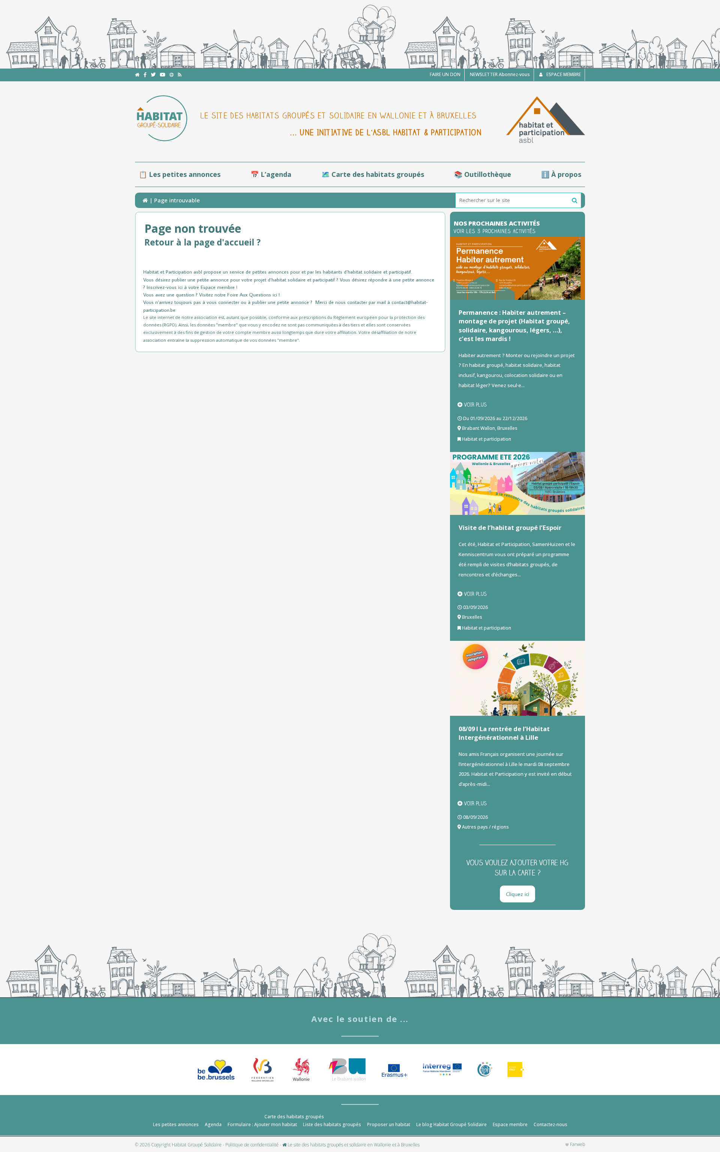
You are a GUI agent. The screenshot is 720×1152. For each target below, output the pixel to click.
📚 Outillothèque (482, 174)
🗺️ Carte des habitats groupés (372, 174)
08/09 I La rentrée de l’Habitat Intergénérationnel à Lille (504, 733)
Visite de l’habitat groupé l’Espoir (510, 527)
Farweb (577, 1145)
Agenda (213, 1124)
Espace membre (510, 1124)
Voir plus (475, 404)
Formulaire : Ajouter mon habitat (262, 1124)
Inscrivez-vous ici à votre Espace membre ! (192, 287)
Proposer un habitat (388, 1124)
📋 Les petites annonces (179, 174)
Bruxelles (507, 428)
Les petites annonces (176, 1124)
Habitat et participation (486, 439)
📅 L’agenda (270, 174)
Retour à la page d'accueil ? (202, 242)
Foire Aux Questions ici (252, 294)
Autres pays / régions (485, 827)
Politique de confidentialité (252, 1145)
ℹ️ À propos (561, 174)
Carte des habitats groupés (294, 1116)
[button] (575, 200)
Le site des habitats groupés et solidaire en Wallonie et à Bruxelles (353, 1145)
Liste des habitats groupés (332, 1124)
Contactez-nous (550, 1124)
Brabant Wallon (478, 428)
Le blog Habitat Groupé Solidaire (451, 1124)
